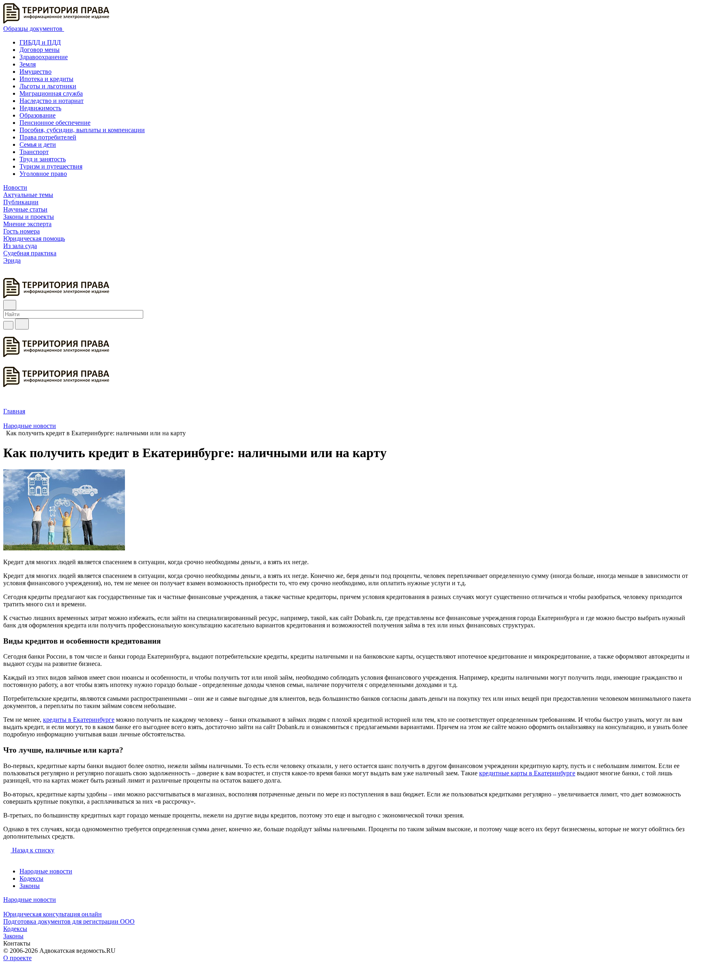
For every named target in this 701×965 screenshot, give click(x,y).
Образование (37, 115)
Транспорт (34, 151)
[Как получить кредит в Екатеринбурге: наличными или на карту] (64, 548)
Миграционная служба (51, 93)
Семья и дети (37, 144)
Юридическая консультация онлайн (52, 914)
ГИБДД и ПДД (40, 42)
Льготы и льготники (47, 86)
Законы (29, 885)
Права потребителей (47, 137)
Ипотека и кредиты (46, 78)
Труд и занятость (42, 159)
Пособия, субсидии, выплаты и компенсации (82, 129)
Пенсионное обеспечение (54, 122)
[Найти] (22, 324)
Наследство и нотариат (51, 100)
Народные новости (45, 871)
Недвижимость (40, 108)
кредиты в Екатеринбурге (78, 719)
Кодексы (31, 878)
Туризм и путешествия (50, 166)
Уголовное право (43, 173)
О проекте (17, 957)
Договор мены (39, 49)
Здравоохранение (43, 56)
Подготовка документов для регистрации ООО (69, 921)
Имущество (35, 71)
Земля (27, 64)
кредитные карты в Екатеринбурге (527, 773)
